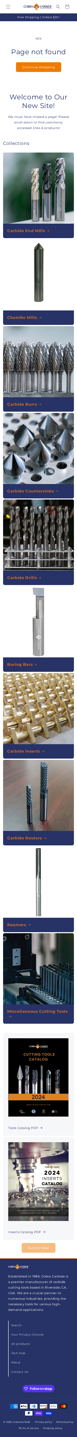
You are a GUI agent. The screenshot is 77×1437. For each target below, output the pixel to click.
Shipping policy (53, 1428)
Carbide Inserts (23, 751)
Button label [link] (38, 1248)
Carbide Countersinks (30, 491)
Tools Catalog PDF (23, 1128)
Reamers (16, 924)
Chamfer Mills (22, 317)
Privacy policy (43, 1422)
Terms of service (29, 1428)
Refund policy (65, 1422)
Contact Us (19, 1372)
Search (16, 1325)
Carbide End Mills (26, 230)
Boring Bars (20, 664)
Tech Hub (18, 1353)
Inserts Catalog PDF (24, 1232)
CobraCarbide (21, 1422)
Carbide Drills (22, 577)
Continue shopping (38, 67)
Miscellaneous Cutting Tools (37, 1011)
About (16, 1362)
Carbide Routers (24, 838)
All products (20, 1344)
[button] (8, 6)
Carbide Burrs (22, 404)
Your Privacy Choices (27, 1334)
